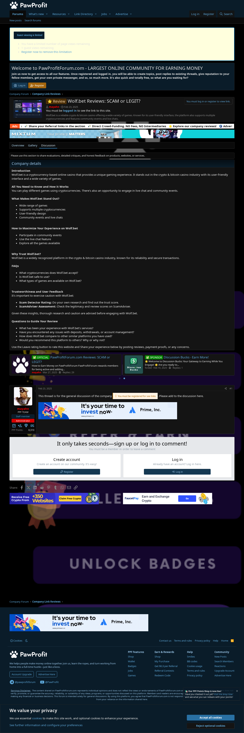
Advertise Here (46, 674)
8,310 (31, 430)
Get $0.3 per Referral (166, 666)
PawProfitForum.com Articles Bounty (123, 357)
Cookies (17, 640)
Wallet (131, 661)
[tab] (119, 378)
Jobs (104, 14)
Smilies (191, 656)
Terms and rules (183, 640)
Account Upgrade (22, 674)
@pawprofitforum (24, 682)
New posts (16, 20)
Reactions (220, 666)
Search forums (33, 20)
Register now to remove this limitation (46, 52)
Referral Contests (164, 670)
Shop (131, 656)
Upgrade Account (224, 670)
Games (132, 675)
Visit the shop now (223, 694)
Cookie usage (194, 666)
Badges (132, 666)
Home (224, 640)
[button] (47, 13)
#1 (231, 388)
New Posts (220, 656)
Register (68, 471)
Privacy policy (202, 640)
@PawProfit (52, 682)
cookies (37, 718)
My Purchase (162, 661)
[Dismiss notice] (236, 691)
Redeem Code (162, 675)
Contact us (165, 640)
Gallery (32, 145)
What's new (36, 14)
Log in (179, 471)
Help (215, 640)
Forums (17, 14)
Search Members (224, 661)
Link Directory (83, 14)
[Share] (225, 389)
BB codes (192, 661)
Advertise (122, 14)
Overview (18, 145)
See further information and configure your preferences (46, 725)
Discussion (48, 145)
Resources (59, 14)
